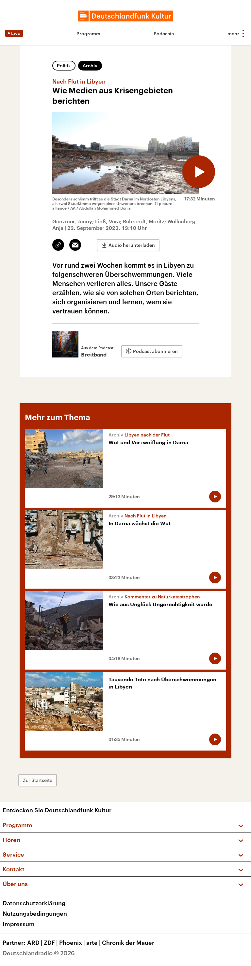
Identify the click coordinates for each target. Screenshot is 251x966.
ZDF (51, 942)
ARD (34, 942)
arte (93, 942)
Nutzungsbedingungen (35, 913)
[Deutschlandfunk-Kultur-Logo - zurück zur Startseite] (125, 16)
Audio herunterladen (132, 245)
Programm (88, 33)
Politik (64, 65)
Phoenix (72, 942)
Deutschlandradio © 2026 (39, 953)
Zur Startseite (37, 780)
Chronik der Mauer (128, 942)
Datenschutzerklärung (34, 903)
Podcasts (164, 33)
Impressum (19, 923)
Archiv (90, 65)
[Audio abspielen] (198, 171)
